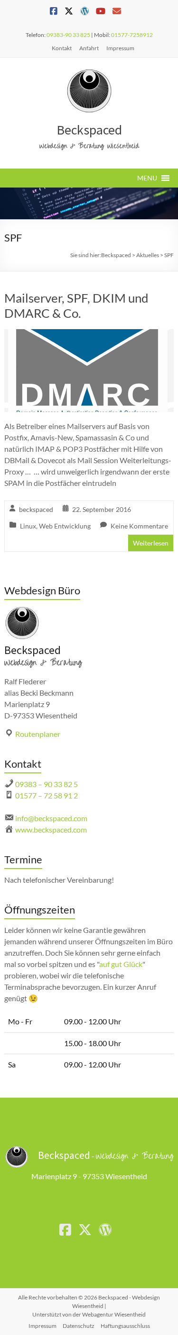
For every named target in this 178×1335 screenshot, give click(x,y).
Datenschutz (78, 1325)
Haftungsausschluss (125, 1325)
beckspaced (36, 509)
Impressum (120, 48)
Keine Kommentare (139, 526)
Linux (28, 526)
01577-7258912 (132, 34)
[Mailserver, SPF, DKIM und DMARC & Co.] (88, 335)
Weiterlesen (151, 543)
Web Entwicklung (65, 526)
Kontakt (62, 48)
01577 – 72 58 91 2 (46, 795)
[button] (147, 178)
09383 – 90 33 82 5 (46, 783)
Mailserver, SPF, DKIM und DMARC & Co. (76, 305)
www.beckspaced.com (51, 829)
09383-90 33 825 (68, 34)
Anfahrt (89, 48)
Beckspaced (89, 129)
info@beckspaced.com (51, 818)
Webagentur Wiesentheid (114, 1314)
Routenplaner (37, 733)
